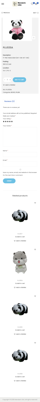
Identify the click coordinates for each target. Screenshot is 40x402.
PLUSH (18, 92)
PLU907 (20, 234)
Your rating (7, 119)
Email (5, 160)
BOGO (13, 92)
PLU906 (20, 327)
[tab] (20, 101)
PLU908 (20, 374)
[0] (32, 4)
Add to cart (19, 80)
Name (5, 151)
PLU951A (20, 280)
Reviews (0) (9, 101)
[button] (9, 85)
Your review (7, 126)
